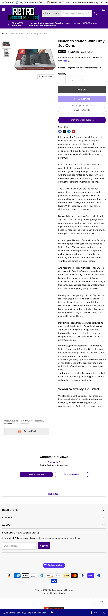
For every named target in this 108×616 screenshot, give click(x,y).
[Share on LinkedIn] (69, 131)
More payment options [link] (82, 105)
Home (5, 33)
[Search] (95, 13)
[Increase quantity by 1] (82, 80)
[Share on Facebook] (60, 131)
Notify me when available (82, 120)
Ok (95, 612)
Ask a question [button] (71, 474)
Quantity (62, 74)
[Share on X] (64, 131)
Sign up (44, 545)
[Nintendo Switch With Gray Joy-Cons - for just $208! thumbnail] (6, 43)
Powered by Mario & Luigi (54, 593)
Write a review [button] (36, 474)
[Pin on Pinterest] (73, 131)
